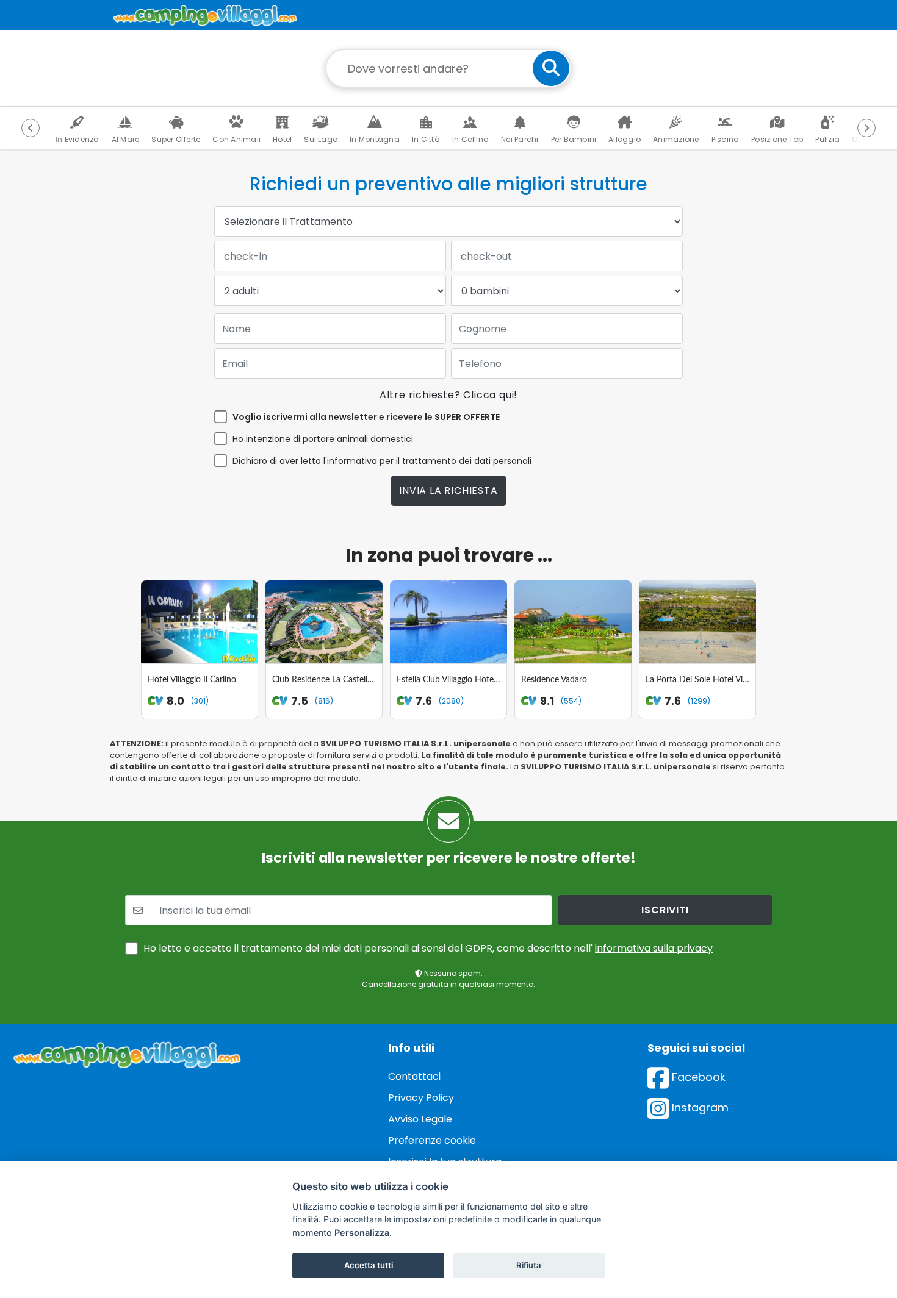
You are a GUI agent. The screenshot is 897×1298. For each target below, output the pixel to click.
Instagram (699, 1107)
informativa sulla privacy (654, 948)
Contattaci (414, 1076)
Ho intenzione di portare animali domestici (322, 439)
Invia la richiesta (448, 490)
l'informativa (350, 461)
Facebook (697, 1077)
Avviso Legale (420, 1119)
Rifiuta (528, 1265)
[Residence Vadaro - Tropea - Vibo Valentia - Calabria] (573, 621)
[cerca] (551, 68)
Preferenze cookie (432, 1140)
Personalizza (361, 1232)
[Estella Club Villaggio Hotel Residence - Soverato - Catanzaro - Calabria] (448, 621)
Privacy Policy (421, 1098)
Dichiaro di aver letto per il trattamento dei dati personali (381, 461)
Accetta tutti (368, 1265)
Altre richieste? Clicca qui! (448, 395)
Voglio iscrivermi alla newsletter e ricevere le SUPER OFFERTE (366, 417)
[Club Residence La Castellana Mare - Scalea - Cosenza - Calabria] (324, 621)
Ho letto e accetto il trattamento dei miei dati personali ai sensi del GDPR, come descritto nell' (428, 948)
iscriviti (664, 910)
